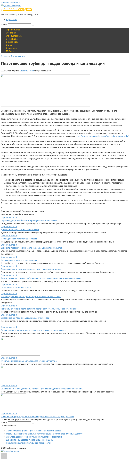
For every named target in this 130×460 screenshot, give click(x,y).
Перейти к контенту (10, 2)
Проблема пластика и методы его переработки (28, 443)
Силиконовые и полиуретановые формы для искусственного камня (33, 330)
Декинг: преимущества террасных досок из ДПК (29, 440)
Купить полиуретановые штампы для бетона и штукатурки (29, 361)
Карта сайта (11, 19)
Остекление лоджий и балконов (16, 287)
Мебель (10, 51)
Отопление (11, 33)
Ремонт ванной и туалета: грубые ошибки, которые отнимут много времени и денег (41, 278)
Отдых (9, 45)
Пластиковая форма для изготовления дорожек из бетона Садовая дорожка (37, 416)
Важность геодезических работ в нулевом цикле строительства (31, 248)
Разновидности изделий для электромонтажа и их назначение (31, 296)
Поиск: (4, 24)
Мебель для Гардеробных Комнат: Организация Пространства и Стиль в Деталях (44, 434)
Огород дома (12, 39)
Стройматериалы (14, 36)
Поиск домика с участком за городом (19, 239)
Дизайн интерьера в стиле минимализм (20, 229)
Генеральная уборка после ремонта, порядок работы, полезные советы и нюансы (40, 309)
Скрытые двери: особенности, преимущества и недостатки (29, 220)
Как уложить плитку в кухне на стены (19, 260)
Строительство (13, 30)
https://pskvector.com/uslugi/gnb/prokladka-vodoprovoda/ (102, 136)
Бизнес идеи (12, 42)
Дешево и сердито (16, 9)
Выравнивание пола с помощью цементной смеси (25, 318)
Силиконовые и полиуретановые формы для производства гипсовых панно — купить (42, 389)
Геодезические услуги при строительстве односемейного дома (31, 269)
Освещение (11, 48)
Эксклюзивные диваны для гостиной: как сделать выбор (33, 431)
